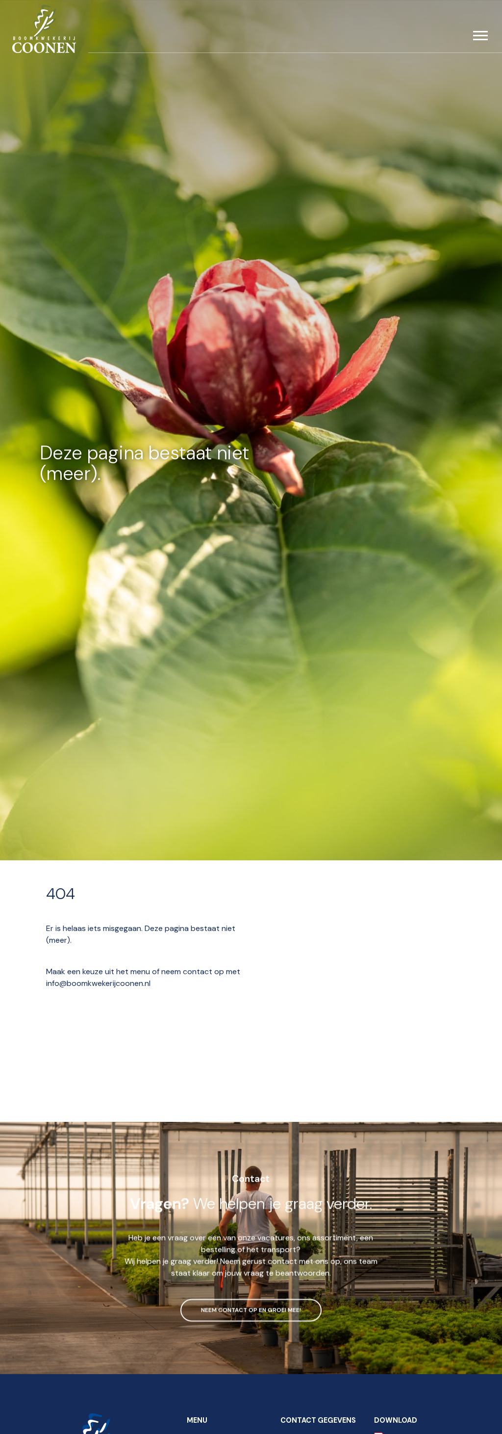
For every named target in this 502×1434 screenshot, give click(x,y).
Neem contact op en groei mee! (251, 1309)
